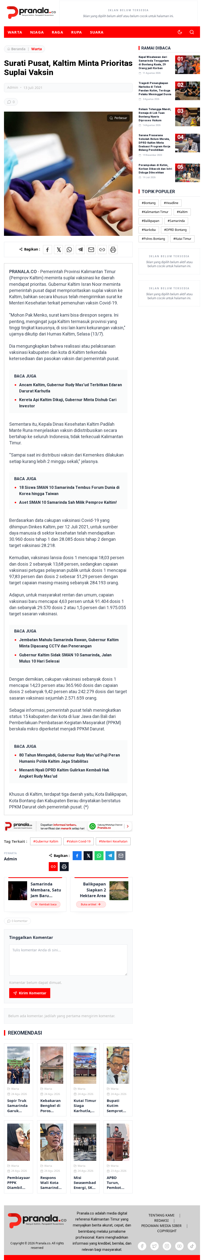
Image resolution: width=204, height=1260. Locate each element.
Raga (57, 32)
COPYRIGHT (167, 1230)
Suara (97, 32)
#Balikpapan (150, 221)
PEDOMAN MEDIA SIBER (161, 1225)
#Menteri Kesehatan (113, 841)
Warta (15, 32)
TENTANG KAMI (161, 1215)
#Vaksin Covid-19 (79, 841)
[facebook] (142, 1246)
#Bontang (148, 203)
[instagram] (167, 1246)
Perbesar (120, 118)
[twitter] (154, 1246)
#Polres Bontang (153, 239)
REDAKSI (161, 1220)
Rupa (76, 32)
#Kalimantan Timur (155, 212)
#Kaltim (182, 212)
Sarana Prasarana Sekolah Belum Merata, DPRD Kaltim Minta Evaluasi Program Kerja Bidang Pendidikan (154, 143)
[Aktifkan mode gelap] (179, 32)
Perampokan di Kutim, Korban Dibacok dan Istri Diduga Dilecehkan (155, 169)
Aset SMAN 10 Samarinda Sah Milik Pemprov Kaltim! (68, 502)
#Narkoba (149, 230)
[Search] (191, 32)
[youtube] (179, 1246)
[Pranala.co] (37, 1221)
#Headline (171, 203)
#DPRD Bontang (175, 230)
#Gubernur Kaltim (45, 841)
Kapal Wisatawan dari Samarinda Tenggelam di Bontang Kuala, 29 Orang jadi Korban (154, 62)
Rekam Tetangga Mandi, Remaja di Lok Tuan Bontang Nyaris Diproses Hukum (155, 115)
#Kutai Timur (182, 239)
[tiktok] (192, 1246)
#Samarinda (176, 221)
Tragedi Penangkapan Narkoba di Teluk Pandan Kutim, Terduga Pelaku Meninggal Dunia (155, 89)
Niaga (37, 32)
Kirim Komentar (32, 993)
